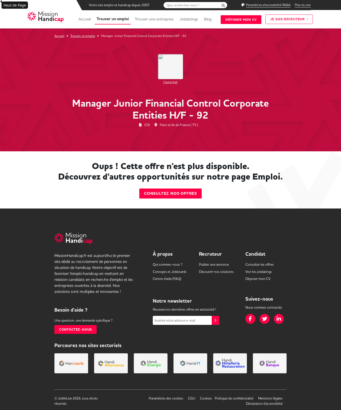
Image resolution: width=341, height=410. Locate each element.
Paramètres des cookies (166, 398)
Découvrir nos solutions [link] (216, 272)
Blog (207, 18)
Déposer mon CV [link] (258, 279)
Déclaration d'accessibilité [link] (264, 404)
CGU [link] (191, 398)
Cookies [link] (206, 398)
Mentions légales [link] (270, 398)
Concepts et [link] (169, 272)
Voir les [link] (258, 272)
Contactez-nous (75, 329)
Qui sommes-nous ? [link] (167, 264)
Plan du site (303, 5)
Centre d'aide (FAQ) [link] (167, 279)
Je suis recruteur (288, 19)
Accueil (85, 18)
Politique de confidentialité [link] (234, 398)
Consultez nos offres (170, 193)
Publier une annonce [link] (214, 264)
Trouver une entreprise (154, 18)
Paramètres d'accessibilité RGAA (268, 5)
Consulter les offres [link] (259, 264)
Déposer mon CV (241, 19)
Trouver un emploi (113, 19)
